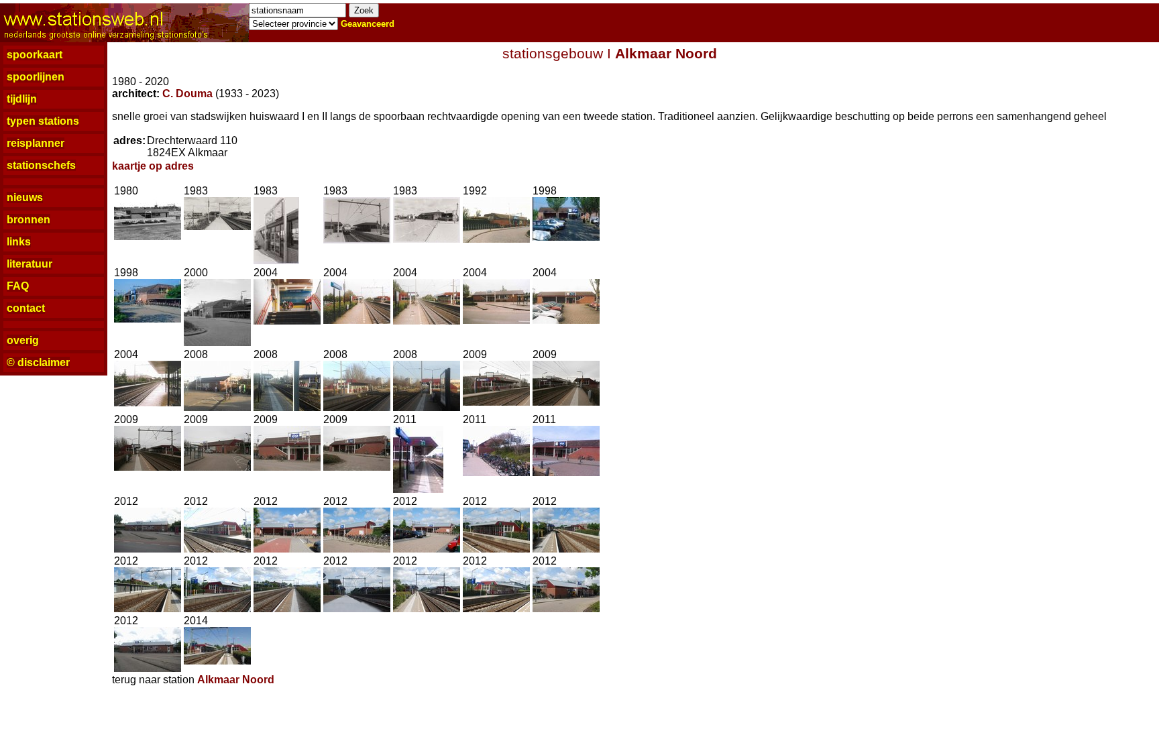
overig (23, 340)
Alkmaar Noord (666, 53)
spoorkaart (34, 54)
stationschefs (41, 165)
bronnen (28, 219)
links (19, 241)
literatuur (29, 264)
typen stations (43, 121)
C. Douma (187, 93)
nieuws (25, 197)
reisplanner (35, 143)
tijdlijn (22, 99)
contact (26, 308)
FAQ (18, 286)
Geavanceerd (367, 24)
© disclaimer (38, 362)
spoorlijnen (35, 76)
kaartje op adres (153, 166)
